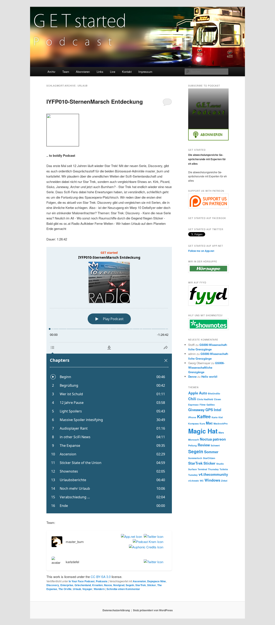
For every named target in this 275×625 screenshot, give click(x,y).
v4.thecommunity (213, 474)
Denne (192, 376)
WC (202, 480)
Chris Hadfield (205, 399)
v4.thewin (193, 480)
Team (65, 72)
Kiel (220, 417)
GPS (209, 409)
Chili (192, 398)
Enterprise (66, 585)
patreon (219, 439)
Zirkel (224, 480)
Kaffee (204, 416)
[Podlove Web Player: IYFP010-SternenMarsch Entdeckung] (109, 380)
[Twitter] (152, 536)
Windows (212, 480)
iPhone (192, 417)
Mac (209, 423)
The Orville (65, 589)
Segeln (130, 585)
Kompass (193, 423)
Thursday (213, 469)
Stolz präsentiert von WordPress (153, 610)
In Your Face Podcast (82, 581)
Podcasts (101, 581)
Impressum (145, 72)
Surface (192, 469)
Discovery (52, 585)
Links (100, 72)
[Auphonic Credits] (145, 547)
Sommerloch (195, 458)
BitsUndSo (214, 393)
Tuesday (193, 474)
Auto (203, 392)
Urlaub (77, 589)
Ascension (139, 581)
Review (204, 444)
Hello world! (209, 376)
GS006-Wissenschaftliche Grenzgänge (206, 367)
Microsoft (193, 439)
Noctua (206, 439)
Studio (220, 463)
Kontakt (127, 72)
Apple (193, 392)
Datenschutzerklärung (116, 610)
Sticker (151, 585)
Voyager (87, 589)
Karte (215, 417)
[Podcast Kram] (147, 541)
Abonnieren (83, 72)
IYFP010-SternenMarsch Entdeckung (94, 101)
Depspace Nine (156, 581)
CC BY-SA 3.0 (101, 576)
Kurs (202, 423)
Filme (203, 404)
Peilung (192, 445)
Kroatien (97, 585)
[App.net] (130, 536)
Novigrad (118, 585)
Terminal (202, 469)
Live (112, 72)
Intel (217, 409)
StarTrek (140, 585)
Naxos (108, 585)
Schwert (215, 445)
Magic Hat (203, 430)
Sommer (211, 451)
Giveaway (196, 409)
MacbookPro (221, 423)
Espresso (193, 404)
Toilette (224, 469)
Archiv (51, 72)
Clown (217, 399)
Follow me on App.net (201, 251)
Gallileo (210, 404)
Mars (221, 432)
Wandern (99, 589)
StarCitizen (209, 458)
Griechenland (83, 585)
